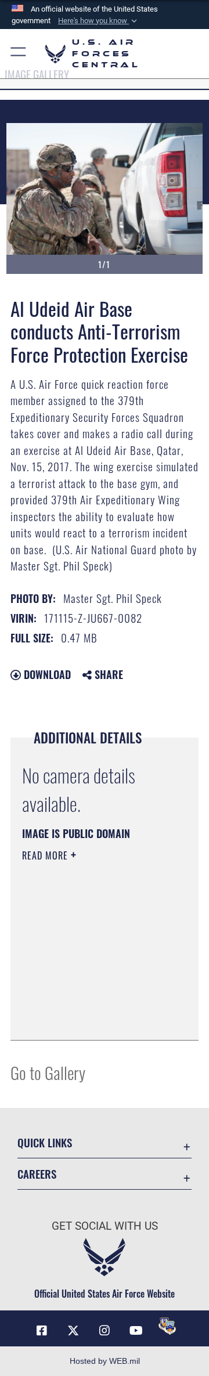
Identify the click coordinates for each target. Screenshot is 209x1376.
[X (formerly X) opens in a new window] (73, 1330)
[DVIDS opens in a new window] (167, 1326)
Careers (36, 1173)
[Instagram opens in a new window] (104, 1330)
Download (46, 674)
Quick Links (44, 1142)
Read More (46, 855)
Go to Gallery (47, 1072)
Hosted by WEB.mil (105, 1361)
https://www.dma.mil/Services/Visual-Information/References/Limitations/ (92, 1018)
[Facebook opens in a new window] (42, 1330)
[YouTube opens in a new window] (136, 1330)
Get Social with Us (105, 1226)
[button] (98, 21)
